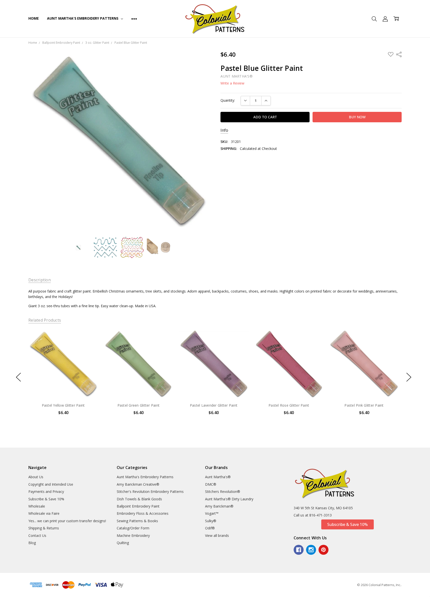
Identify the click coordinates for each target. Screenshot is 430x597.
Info (224, 130)
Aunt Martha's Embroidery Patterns (83, 18)
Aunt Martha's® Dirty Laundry (229, 499)
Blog (32, 542)
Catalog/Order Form (133, 528)
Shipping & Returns (43, 528)
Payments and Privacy (46, 491)
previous (18, 377)
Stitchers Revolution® (222, 491)
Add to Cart (63, 377)
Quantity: (227, 100)
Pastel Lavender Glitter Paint (213, 405)
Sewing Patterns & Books (137, 520)
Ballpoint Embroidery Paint (138, 506)
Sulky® (210, 520)
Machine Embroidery (133, 535)
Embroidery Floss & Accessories (142, 513)
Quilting (123, 542)
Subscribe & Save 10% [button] (347, 524)
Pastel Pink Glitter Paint (363, 405)
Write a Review (232, 83)
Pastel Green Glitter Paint (138, 405)
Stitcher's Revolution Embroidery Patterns (150, 491)
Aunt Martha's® (218, 476)
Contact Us (37, 535)
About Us (35, 476)
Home (33, 18)
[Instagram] (311, 550)
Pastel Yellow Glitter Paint (63, 405)
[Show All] (134, 18)
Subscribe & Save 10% (46, 499)
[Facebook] (299, 550)
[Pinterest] (323, 550)
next (409, 377)
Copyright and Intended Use (50, 484)
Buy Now (63, 388)
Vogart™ (211, 513)
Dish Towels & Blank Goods (139, 499)
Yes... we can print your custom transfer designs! (67, 520)
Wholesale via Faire (43, 513)
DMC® (210, 484)
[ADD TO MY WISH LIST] (89, 345)
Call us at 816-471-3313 (313, 515)
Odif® (210, 528)
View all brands (217, 535)
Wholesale (36, 506)
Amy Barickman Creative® (138, 484)
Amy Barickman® (219, 506)
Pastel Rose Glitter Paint (289, 405)
